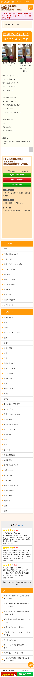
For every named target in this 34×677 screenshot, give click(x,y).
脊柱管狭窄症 (8, 317)
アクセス (7, 289)
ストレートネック (10, 368)
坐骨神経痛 (8, 348)
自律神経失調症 (9, 490)
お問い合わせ (8, 295)
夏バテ (6, 394)
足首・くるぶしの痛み (12, 414)
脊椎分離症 (8, 434)
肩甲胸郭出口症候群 (11, 465)
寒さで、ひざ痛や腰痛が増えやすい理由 (16, 646)
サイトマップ (8, 305)
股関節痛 (7, 501)
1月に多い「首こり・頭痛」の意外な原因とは (17, 633)
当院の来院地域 (9, 300)
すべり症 (7, 450)
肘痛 (5, 322)
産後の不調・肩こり (11, 485)
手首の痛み (8, 419)
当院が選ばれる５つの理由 (13, 264)
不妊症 (6, 383)
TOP (5, 249)
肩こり (6, 343)
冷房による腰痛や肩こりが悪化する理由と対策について (16, 597)
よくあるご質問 (9, 284)
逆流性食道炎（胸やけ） (12, 424)
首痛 (5, 353)
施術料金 (7, 274)
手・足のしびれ (9, 429)
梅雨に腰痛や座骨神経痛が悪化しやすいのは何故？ (16, 605)
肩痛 (5, 511)
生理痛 (6, 327)
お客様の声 (8, 259)
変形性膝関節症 (9, 455)
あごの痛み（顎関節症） (12, 404)
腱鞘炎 (6, 399)
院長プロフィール (10, 279)
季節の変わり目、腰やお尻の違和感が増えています (16, 613)
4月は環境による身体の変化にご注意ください (17, 620)
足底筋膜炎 (8, 460)
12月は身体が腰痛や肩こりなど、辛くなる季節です (16, 659)
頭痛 (5, 506)
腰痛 (5, 338)
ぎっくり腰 (8, 378)
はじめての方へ (9, 269)
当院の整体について (11, 254)
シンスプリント (9, 409)
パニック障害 (8, 373)
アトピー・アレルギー (12, 332)
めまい (6, 445)
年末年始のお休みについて (13, 653)
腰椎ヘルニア (8, 470)
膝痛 (5, 358)
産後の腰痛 (8, 495)
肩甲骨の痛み (8, 475)
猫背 (5, 439)
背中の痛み (8, 480)
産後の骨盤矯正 (9, 363)
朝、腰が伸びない (10, 640)
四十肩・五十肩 (9, 389)
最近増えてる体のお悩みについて (16, 627)
